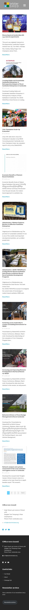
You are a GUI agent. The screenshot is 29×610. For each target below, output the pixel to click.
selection (8, 592)
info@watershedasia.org (11, 522)
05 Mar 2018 (7, 375)
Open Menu (24, 5)
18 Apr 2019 (7, 179)
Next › (23, 493)
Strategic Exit (8, 580)
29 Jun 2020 (7, 133)
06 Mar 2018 (7, 328)
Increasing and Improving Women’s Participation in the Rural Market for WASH (14, 371)
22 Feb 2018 (6, 472)
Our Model (7, 574)
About (6, 577)
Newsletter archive (10, 602)
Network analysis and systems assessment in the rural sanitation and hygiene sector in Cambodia (13, 468)
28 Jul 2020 (6, 88)
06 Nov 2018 (7, 279)
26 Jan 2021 (6, 39)
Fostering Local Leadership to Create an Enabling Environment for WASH (14, 324)
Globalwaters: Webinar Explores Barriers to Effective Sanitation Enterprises (13, 224)
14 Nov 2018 (7, 228)
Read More (6, 54)
